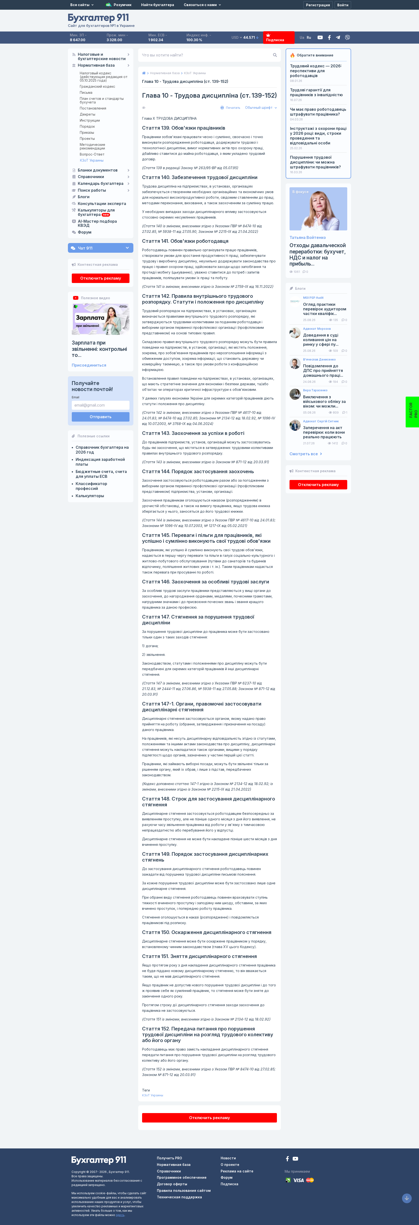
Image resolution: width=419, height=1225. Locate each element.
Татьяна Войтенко (308, 237)
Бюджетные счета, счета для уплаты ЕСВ (101, 474)
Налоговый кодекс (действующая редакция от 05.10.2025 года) (104, 76)
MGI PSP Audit (313, 297)
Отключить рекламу (100, 278)
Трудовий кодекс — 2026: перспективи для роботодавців (316, 70)
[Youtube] (320, 37)
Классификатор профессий (91, 486)
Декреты (87, 114)
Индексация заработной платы (100, 462)
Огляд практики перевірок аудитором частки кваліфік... (324, 309)
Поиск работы (92, 190)
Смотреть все (304, 454)
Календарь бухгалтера (100, 183)
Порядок (87, 126)
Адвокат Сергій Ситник (321, 421)
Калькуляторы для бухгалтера (96, 212)
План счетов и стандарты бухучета (102, 100)
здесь (120, 1215)
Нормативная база (96, 65)
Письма (86, 92)
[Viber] (347, 37)
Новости (228, 1158)
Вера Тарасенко (315, 390)
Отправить (101, 416)
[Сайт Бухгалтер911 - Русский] (99, 1160)
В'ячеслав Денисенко (319, 359)
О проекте (230, 1164)
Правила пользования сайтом (184, 1190)
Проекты (87, 138)
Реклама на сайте (237, 1171)
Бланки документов (98, 170)
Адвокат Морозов (317, 328)
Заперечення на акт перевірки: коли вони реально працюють (324, 432)
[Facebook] (329, 37)
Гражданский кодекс (97, 86)
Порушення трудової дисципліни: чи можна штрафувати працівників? (315, 162)
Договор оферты (172, 1184)
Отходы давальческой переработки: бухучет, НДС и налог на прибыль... (318, 254)
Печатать (232, 108)
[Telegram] (338, 37)
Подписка (275, 40)
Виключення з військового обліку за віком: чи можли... (324, 401)
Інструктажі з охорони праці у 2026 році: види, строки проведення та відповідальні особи (318, 135)
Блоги (83, 197)
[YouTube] (295, 1159)
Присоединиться (89, 365)
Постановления (93, 108)
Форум (84, 232)
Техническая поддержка (179, 1197)
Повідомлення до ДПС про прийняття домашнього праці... (323, 370)
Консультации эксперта (102, 204)
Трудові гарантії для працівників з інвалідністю (316, 92)
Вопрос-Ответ (92, 154)
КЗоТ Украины (92, 160)
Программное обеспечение (182, 1177)
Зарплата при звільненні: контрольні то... (99, 349)
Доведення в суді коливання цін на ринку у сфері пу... (320, 340)
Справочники (91, 177)
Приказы (87, 132)
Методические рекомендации (92, 146)
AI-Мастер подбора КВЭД (97, 223)
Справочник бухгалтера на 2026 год (102, 450)
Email (75, 397)
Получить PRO (169, 1158)
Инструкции (90, 120)
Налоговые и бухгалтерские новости (102, 56)
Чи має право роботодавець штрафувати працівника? (318, 112)
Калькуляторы (90, 495)
